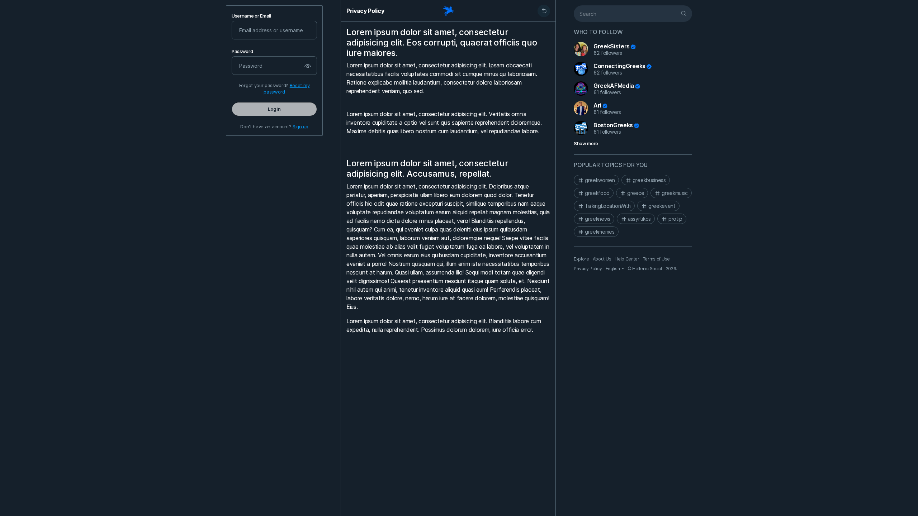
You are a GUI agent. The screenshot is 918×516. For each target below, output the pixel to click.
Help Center (627, 259)
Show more (586, 143)
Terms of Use (656, 259)
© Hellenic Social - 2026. (652, 268)
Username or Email (251, 16)
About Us (602, 259)
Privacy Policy (365, 11)
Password (242, 51)
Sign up (300, 126)
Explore (581, 259)
